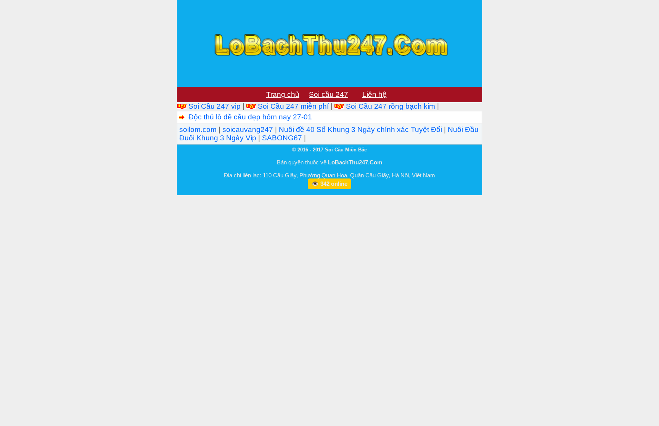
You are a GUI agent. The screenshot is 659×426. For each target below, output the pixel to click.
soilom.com (198, 129)
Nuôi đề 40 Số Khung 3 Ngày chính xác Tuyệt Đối (360, 129)
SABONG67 (282, 138)
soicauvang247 (247, 129)
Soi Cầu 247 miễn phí (293, 106)
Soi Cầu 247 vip (214, 106)
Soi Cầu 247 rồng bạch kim (390, 106)
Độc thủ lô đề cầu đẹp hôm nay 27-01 (250, 117)
